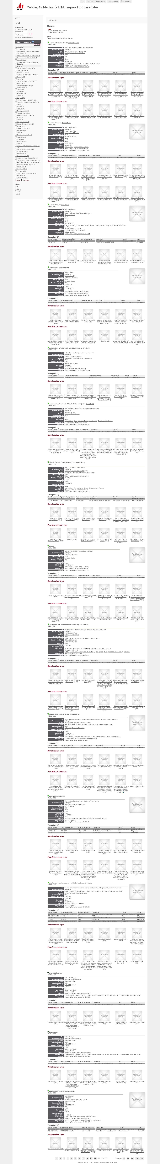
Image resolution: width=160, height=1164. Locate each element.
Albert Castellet (85, 1152)
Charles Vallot (53, 177)
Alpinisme (67, 368)
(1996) (104, 765)
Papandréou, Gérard (104, 852)
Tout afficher (139, 1158)
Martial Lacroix (90, 850)
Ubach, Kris (79, 804)
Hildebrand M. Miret (53, 541)
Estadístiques (113, 1)
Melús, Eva (61, 796)
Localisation (19, 47)
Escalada (67, 230)
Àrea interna (125, 1)
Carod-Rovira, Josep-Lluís (55, 708)
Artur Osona (92, 877)
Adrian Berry (74, 850)
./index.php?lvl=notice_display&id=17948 (77, 295)
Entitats (90, 1)
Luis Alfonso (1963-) (82, 213)
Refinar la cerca (53, 38)
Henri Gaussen (83, 625)
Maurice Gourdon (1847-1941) (74, 51)
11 (75, 1158)
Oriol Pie (124, 939)
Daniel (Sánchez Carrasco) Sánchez (81, 883)
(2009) (56, 1149)
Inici (82, 1)
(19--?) (72, 451)
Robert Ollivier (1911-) (71, 356)
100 (132, 1158)
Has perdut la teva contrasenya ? (24, 37)
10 (71, 1158)
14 (87, 1158)
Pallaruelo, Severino (121, 766)
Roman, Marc (119, 117)
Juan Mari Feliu (69, 321)
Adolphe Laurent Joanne (72, 597)
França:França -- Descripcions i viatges (85, 421)
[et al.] (73, 1091)
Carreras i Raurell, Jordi (104, 686)
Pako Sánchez (135, 262)
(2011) (55, 1022)
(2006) (137, 1022)
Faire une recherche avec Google (103, 1162)
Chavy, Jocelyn (58, 852)
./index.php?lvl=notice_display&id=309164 (77, 370)
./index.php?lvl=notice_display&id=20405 (77, 67)
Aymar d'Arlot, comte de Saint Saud (72, 97)
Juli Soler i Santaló (69, 787)
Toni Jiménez (135, 943)
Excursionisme (69, 63)
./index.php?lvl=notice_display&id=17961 (77, 570)
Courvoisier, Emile (102, 452)
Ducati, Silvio (75, 177)
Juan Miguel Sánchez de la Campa (56, 451)
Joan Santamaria (135, 873)
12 (79, 1158)
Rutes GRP (68, 985)
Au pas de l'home (70, 281)
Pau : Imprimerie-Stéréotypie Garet (75, 53)
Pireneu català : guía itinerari (73, 476)
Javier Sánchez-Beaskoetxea (137, 1151)
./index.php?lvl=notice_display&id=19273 (77, 655)
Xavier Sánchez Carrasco (111, 891)
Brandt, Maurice (118, 852)
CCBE (91, 1162)
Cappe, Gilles (103, 117)
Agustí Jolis (91, 320)
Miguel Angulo (59, 321)
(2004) (104, 939)
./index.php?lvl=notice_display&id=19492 (77, 822)
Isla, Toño (135, 321)
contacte (17, 194)
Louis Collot (90, 404)
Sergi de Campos (64, 1091)
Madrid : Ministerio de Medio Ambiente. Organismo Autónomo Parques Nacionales (89, 724)
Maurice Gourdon (73, 43)
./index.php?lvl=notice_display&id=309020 (77, 1056)
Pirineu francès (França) (59, 31)
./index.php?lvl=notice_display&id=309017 (77, 1122)
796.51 (67, 65)
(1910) (120, 597)
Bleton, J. (60, 595)
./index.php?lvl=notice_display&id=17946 (77, 150)
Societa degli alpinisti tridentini (88, 177)
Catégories (19, 66)
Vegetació (127, 652)
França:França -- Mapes (81, 488)
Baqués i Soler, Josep (137, 520)
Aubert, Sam (69, 682)
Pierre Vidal (87, 457)
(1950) (120, 541)
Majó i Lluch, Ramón (88, 940)
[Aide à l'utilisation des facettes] (33, 42)
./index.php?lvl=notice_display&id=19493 (77, 907)
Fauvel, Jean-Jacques (137, 619)
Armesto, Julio (102, 263)
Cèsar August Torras (78, 462)
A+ (19, 18)
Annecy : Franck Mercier (72, 133)
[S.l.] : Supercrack (70, 215)
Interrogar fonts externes (65, 38)
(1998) (72, 1025)
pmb (115, 1162)
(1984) (104, 341)
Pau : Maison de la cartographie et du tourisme (78, 358)
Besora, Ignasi (102, 1150)
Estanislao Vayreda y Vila (56, 682)
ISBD (54, 44)
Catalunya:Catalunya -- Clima (73, 652)
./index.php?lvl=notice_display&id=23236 (77, 424)
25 (124, 1158)
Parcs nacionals (100, 736)
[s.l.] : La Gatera (69, 806)
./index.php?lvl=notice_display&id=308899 (77, 997)
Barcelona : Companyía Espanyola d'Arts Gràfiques (80, 472)
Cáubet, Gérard (64, 267)
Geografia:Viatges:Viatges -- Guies (84, 736)
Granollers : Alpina (70, 981)
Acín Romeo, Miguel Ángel (88, 766)
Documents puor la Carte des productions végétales (80, 638)
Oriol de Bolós (118, 709)
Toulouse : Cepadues (71, 277)
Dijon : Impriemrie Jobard (72, 414)
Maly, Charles (119, 177)
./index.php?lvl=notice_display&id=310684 (77, 234)
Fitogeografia (99, 652)
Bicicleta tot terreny (70, 993)
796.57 (67, 1120)
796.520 (67, 232)
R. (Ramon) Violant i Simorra (88, 95)
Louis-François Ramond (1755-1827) (76, 722)
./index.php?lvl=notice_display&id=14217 (77, 491)
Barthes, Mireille (86, 117)
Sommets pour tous (70, 136)
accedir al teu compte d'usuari (23, 29)
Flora (105, 652)
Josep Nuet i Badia (105, 519)
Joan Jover (70, 942)
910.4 (66, 738)
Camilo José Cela (102, 873)
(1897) (120, 452)
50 (128, 1158)
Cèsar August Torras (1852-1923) (74, 471)
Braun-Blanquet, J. (118, 683)
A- (16, 18)
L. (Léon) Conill (74, 709)
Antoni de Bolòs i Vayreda (104, 709)
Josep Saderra (139, 451)
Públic (50, 44)
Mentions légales (83, 1162)
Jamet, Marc (69, 199)
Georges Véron (118, 323)
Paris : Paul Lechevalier (72, 635)
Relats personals (94, 63)
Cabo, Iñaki (53, 263)
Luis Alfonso (117, 262)
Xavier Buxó (65, 205)
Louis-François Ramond (72, 714)
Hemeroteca (100, 1)
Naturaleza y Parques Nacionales (74, 728)
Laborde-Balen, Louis (72, 116)
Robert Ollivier (85, 348)
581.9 (66, 653)
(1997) (137, 786)
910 (66, 422)
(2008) (104, 1022)
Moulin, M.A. (118, 96)
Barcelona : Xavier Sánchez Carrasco (76, 893)
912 (66, 995)
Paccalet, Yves (135, 682)
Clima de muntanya (89, 652)
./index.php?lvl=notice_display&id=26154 (77, 740)
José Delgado (59, 789)
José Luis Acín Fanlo (57, 766)
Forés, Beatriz (95, 891)
